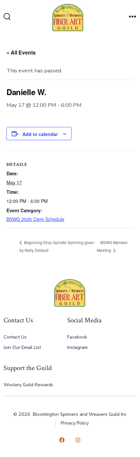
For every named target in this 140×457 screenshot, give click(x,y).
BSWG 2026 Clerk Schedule (35, 219)
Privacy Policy (75, 423)
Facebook (77, 337)
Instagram (77, 347)
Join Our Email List (22, 347)
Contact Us (15, 337)
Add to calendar (40, 134)
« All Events (21, 52)
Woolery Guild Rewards (28, 385)
